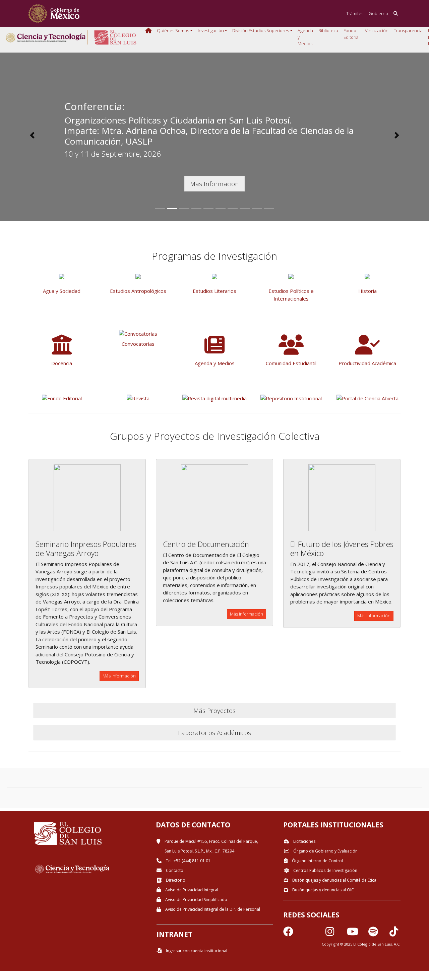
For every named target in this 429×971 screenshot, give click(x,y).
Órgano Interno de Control (317, 861)
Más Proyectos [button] (214, 710)
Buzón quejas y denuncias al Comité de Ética (333, 880)
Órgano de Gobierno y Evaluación (325, 851)
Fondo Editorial (352, 33)
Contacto (174, 870)
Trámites (354, 13)
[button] (32, 135)
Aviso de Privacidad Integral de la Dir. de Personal (212, 909)
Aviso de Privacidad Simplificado (195, 899)
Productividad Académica (367, 363)
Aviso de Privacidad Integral (191, 890)
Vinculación (376, 30)
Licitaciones (303, 841)
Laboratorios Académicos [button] (214, 732)
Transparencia (408, 30)
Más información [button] (119, 676)
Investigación (211, 30)
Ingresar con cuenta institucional (196, 951)
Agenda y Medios (305, 37)
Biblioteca (328, 30)
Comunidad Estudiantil (291, 363)
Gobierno (378, 13)
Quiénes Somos (173, 30)
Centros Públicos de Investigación (324, 870)
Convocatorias (138, 343)
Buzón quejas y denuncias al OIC (322, 890)
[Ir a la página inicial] (53, 13)
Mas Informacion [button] (214, 183)
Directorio (175, 880)
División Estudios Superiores (260, 30)
